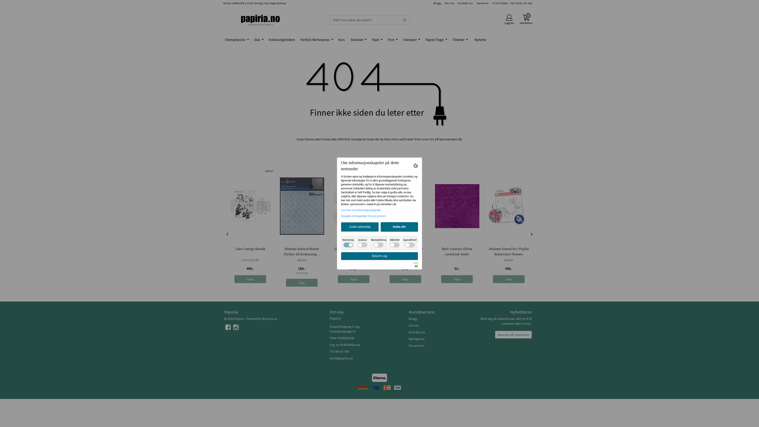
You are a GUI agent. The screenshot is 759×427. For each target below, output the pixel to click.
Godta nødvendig (359, 226)
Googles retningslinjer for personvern (363, 216)
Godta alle (399, 226)
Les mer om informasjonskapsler (361, 210)
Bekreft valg (379, 256)
